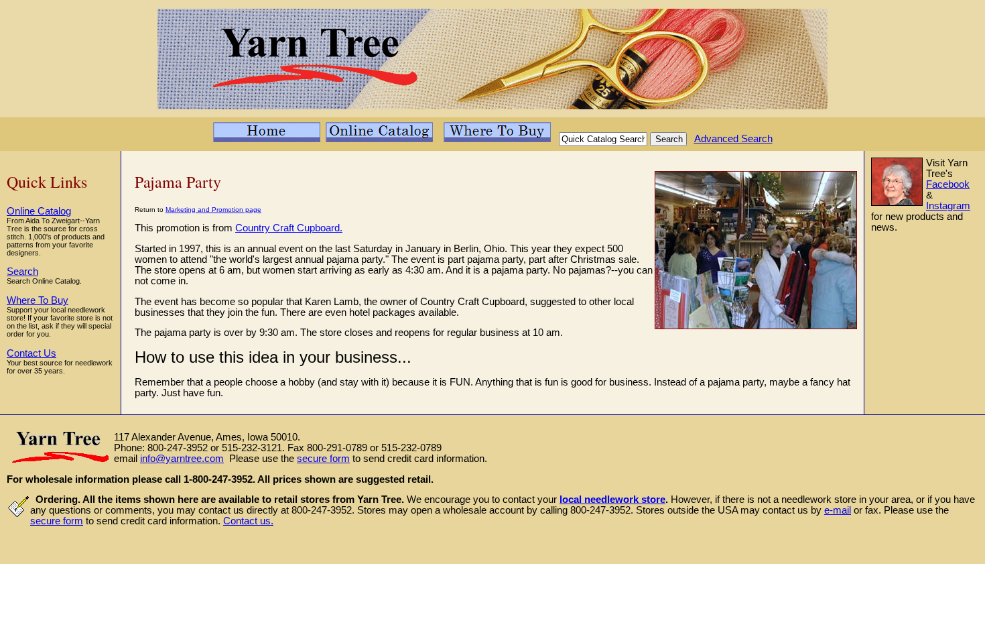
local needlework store (612, 499)
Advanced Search (733, 138)
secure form (323, 458)
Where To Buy (37, 300)
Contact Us (31, 353)
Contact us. (248, 521)
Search (22, 271)
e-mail (837, 510)
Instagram (948, 205)
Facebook (948, 184)
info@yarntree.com (182, 458)
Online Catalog (39, 211)
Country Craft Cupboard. (288, 228)
